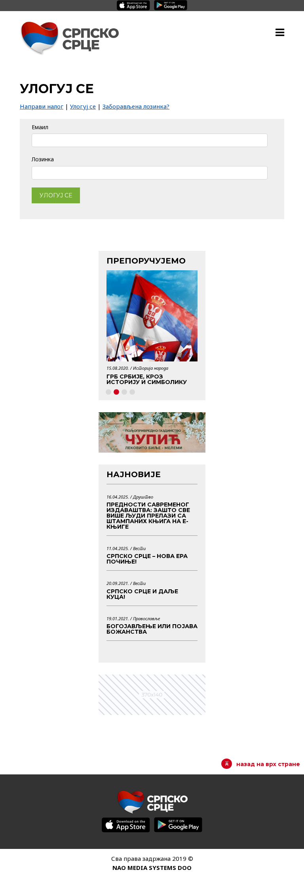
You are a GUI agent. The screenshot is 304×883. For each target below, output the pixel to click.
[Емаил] (150, 140)
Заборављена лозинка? (136, 106)
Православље (146, 618)
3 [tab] (124, 392)
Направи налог (41, 106)
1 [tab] (108, 392)
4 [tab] (132, 392)
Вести (139, 548)
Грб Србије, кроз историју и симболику (146, 379)
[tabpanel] (152, 330)
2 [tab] (116, 392)
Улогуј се (83, 106)
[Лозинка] (150, 172)
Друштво (143, 497)
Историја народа (150, 368)
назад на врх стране (268, 764)
